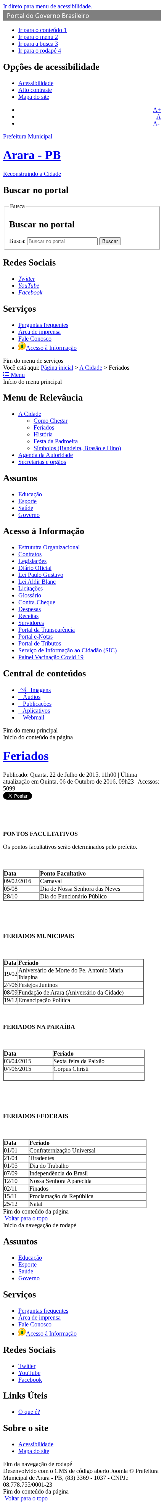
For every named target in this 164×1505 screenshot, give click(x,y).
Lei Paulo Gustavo (40, 574)
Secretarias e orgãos (42, 462)
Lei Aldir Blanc (37, 581)
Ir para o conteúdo (42, 30)
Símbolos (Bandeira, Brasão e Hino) (77, 448)
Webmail (32, 717)
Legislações (32, 561)
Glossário (29, 595)
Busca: (18, 241)
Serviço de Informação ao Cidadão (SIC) (67, 650)
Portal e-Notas (35, 636)
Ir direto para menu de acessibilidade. (47, 6)
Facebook (30, 1379)
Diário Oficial (34, 568)
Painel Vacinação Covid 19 (51, 657)
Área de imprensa (39, 331)
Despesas (29, 609)
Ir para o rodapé (39, 50)
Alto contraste (35, 90)
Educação (30, 494)
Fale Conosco (34, 338)
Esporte (27, 501)
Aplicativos (35, 710)
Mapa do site (33, 96)
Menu (17, 375)
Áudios (30, 697)
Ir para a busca (38, 43)
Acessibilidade (35, 83)
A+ (157, 109)
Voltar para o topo (25, 1218)
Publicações (36, 703)
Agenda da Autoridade (45, 455)
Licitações (30, 588)
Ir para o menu (38, 37)
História (43, 434)
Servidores (31, 623)
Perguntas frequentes (43, 325)
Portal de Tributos (39, 643)
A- (156, 123)
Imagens (40, 690)
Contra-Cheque (36, 602)
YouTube (29, 1373)
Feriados (44, 427)
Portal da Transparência (46, 629)
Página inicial (57, 367)
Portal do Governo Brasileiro (48, 15)
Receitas (28, 616)
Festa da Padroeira (56, 441)
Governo (29, 515)
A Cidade (90, 367)
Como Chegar (51, 420)
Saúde (25, 508)
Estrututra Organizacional (49, 547)
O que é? (29, 1411)
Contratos (30, 554)
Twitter (26, 1366)
